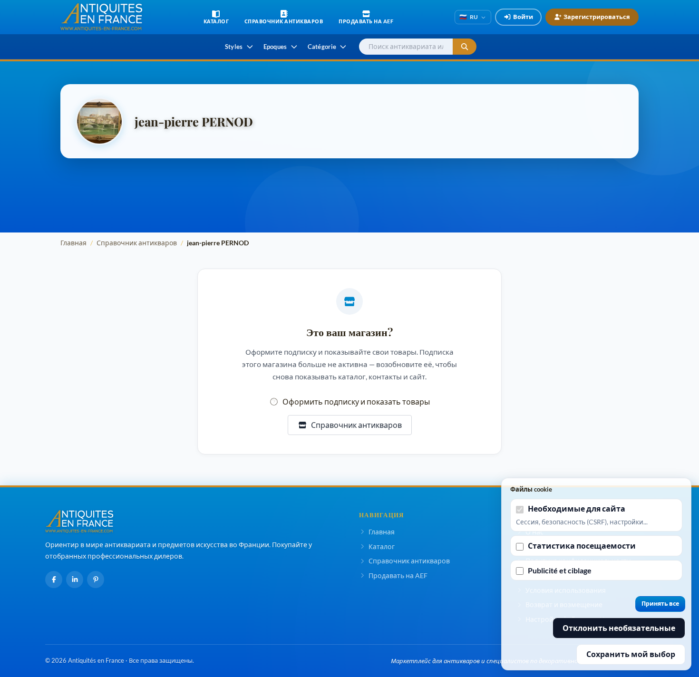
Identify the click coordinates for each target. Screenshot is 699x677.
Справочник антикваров (137, 243)
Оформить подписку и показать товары (356, 401)
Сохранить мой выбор (630, 653)
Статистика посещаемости (582, 545)
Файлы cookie (531, 489)
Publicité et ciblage (560, 570)
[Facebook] (53, 579)
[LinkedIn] (74, 579)
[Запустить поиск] (464, 47)
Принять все (660, 603)
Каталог (382, 546)
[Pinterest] (95, 579)
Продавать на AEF (398, 575)
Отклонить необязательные (619, 627)
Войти (523, 16)
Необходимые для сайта (576, 508)
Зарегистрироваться (596, 16)
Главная (73, 243)
